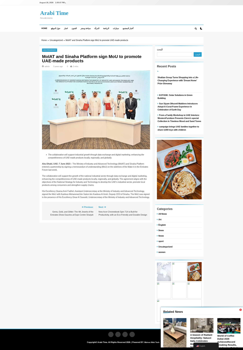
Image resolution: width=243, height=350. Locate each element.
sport (161, 241)
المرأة (97, 28)
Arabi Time (54, 13)
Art (159, 219)
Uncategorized (49, 50)
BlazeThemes (92, 345)
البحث (160, 49)
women (161, 252)
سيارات (116, 28)
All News (162, 214)
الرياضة (106, 28)
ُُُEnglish (162, 225)
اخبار (66, 28)
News (161, 230)
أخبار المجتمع (128, 28)
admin (47, 66)
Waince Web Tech (151, 342)
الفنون (74, 28)
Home (44, 28)
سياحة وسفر (86, 28)
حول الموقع (55, 28)
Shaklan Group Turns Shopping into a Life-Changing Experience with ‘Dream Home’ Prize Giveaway (178, 80)
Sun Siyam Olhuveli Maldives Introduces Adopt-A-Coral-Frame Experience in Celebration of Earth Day (178, 106)
